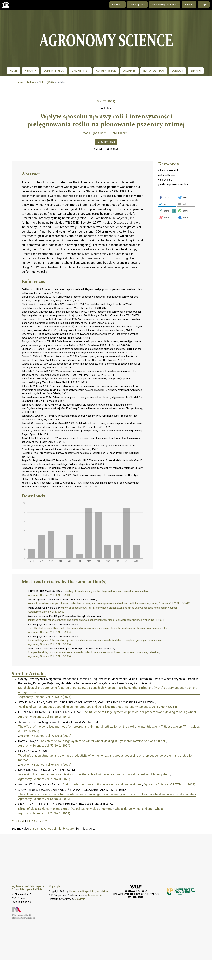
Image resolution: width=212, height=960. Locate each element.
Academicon (95, 895)
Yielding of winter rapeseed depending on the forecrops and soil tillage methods (70, 706)
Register (189, 4)
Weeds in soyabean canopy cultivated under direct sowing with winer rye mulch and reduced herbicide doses (87, 603)
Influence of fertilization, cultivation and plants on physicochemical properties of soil (74, 619)
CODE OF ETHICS (54, 70)
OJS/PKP (80, 898)
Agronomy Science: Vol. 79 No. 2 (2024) (45, 697)
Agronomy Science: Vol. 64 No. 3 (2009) (45, 764)
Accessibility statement (164, 4)
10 (40, 820)
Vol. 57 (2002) (46, 82)
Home (20, 82)
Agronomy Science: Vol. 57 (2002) (46, 611)
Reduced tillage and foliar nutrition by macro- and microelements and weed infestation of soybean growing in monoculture (95, 640)
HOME (13, 70)
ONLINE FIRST (80, 70)
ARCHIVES (129, 70)
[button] (167, 197)
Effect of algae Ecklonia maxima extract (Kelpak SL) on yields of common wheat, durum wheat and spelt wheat (90, 808)
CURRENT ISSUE (106, 70)
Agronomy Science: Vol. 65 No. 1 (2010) (49, 595)
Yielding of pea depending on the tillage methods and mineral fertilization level (107, 591)
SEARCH (196, 70)
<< (13, 820)
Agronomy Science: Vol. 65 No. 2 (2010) (168, 603)
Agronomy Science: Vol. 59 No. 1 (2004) (142, 619)
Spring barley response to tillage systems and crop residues (102, 784)
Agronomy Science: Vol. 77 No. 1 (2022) (169, 784)
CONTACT (177, 70)
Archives (31, 82)
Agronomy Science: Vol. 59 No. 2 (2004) (49, 644)
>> (45, 820)
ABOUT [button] (29, 70)
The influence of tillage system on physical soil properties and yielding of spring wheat (139, 712)
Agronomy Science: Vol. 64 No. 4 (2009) (44, 799)
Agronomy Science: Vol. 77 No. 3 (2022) (45, 735)
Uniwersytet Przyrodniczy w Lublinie (88, 891)
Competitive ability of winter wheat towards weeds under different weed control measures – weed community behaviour (93, 652)
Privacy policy (137, 4)
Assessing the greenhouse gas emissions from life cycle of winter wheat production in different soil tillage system (93, 774)
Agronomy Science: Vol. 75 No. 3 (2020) (44, 779)
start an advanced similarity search (52, 828)
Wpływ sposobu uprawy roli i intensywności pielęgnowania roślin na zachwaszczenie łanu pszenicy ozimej (119, 607)
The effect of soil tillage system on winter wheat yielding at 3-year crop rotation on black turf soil (102, 741)
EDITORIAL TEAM (153, 70)
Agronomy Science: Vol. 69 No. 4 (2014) (151, 706)
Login (204, 4)
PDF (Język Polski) (106, 141)
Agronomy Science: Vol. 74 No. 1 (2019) (44, 813)
